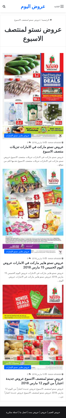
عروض (43, 412)
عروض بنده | (33, 412)
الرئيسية (46, 20)
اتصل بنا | (22, 412)
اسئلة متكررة (12, 412)
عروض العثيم (54, 412)
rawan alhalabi (54, 142)
